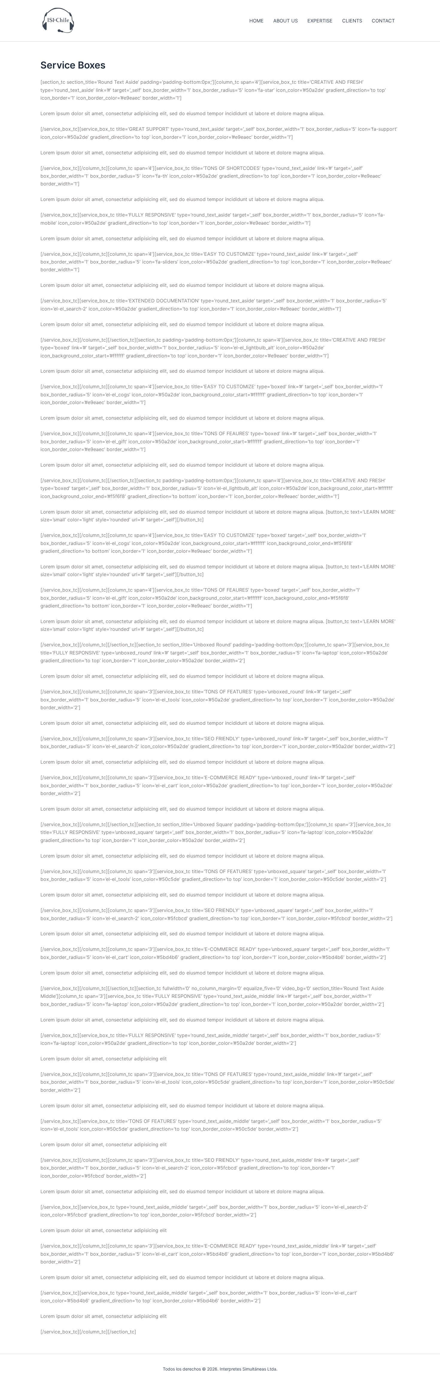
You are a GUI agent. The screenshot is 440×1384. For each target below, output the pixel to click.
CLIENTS (352, 21)
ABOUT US (285, 21)
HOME (256, 21)
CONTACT (383, 21)
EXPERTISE (320, 21)
